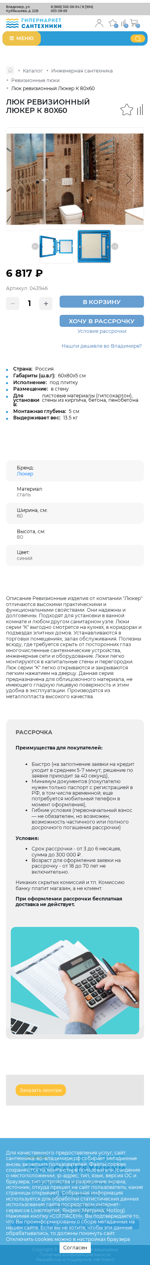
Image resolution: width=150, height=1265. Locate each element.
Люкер (25, 474)
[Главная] (10, 70)
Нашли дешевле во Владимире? (102, 346)
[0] (123, 22)
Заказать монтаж (41, 1090)
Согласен (75, 1248)
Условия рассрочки (102, 331)
